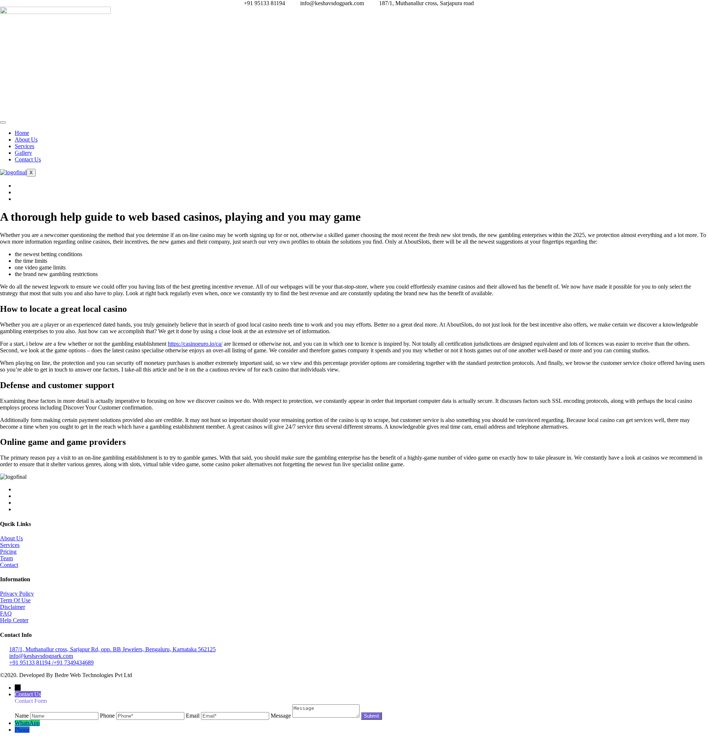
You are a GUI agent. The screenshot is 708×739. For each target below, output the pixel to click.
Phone (22, 729)
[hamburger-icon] (3, 122)
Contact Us (28, 159)
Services (24, 146)
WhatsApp (27, 723)
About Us (26, 139)
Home (22, 133)
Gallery (23, 153)
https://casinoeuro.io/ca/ (195, 344)
